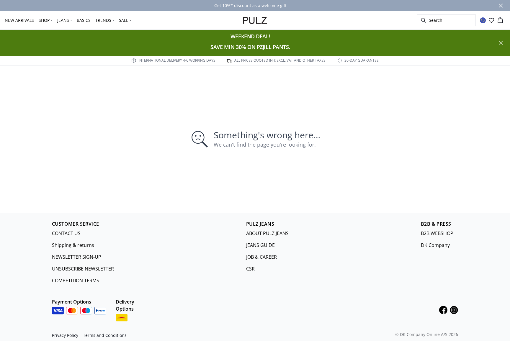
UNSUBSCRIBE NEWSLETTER (83, 268)
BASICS (84, 20)
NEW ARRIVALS (19, 20)
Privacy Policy (65, 335)
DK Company (435, 245)
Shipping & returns (73, 245)
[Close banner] (500, 5)
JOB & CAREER (261, 257)
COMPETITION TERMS (75, 280)
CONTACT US (66, 233)
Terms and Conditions (105, 335)
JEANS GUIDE (260, 245)
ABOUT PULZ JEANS (267, 233)
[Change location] (483, 20)
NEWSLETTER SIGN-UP (76, 257)
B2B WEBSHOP (437, 233)
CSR (250, 268)
